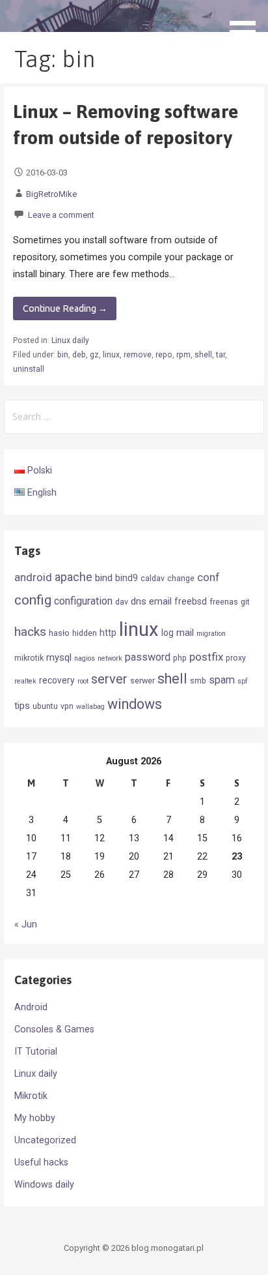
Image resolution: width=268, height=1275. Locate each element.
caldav (153, 578)
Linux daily (70, 340)
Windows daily (44, 1184)
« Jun (25, 924)
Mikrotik (30, 1096)
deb (79, 354)
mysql (59, 657)
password (147, 657)
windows (134, 704)
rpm (183, 354)
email (160, 601)
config (32, 600)
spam (222, 680)
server (109, 679)
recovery (57, 680)
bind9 (126, 578)
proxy (236, 658)
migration (211, 633)
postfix (206, 656)
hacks (30, 631)
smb (198, 680)
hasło (59, 633)
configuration (83, 601)
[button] (247, 24)
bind (104, 578)
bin (62, 354)
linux (111, 354)
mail (185, 632)
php (180, 658)
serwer (142, 680)
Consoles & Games (54, 1029)
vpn (67, 706)
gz (94, 354)
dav (121, 602)
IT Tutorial (35, 1051)
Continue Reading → (65, 308)
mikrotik (29, 658)
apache (73, 577)
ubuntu (45, 706)
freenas (223, 602)
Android (30, 1007)
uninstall (28, 369)
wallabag (90, 706)
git (245, 602)
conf (208, 577)
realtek (25, 681)
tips (22, 706)
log (167, 632)
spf (242, 681)
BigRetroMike (51, 194)
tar (220, 354)
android (33, 577)
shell (203, 354)
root (82, 681)
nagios (84, 658)
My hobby (34, 1118)
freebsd (190, 601)
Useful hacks (41, 1162)
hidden (84, 633)
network (110, 658)
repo (163, 354)
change (180, 578)
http (108, 632)
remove (138, 354)
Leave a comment (61, 215)
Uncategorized (45, 1140)
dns (138, 601)
